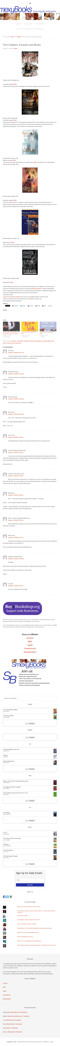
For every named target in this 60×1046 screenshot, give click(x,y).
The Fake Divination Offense (10, 709)
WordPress (46, 1041)
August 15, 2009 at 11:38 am (16, 558)
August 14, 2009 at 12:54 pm (16, 414)
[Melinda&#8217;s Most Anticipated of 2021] (29, 326)
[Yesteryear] (55, 847)
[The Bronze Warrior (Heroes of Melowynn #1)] (55, 853)
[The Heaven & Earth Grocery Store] (55, 841)
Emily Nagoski (7, 782)
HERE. (14, 160)
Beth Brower (7, 794)
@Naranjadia (11, 1032)
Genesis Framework (36, 1041)
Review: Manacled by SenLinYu (25, 936)
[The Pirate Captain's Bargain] (55, 859)
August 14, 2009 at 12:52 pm (16, 399)
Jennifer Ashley (46, 341)
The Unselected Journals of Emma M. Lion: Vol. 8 (15, 792)
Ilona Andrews (16, 296)
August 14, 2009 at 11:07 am (16, 352)
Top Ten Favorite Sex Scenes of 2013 (26, 924)
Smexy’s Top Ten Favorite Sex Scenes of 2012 (28, 906)
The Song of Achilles (8, 715)
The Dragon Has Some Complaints (12, 787)
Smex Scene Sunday (22, 915)
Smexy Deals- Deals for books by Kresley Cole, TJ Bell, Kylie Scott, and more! (36, 945)
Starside (5, 755)
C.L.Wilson (13, 341)
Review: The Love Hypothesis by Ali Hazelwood (29, 941)
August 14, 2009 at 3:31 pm (15, 452)
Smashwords (30, 648)
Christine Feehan (28, 341)
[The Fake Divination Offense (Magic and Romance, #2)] (55, 713)
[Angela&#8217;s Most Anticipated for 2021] (48, 326)
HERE (15, 84)
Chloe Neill (20, 341)
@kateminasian (10, 1024)
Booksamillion (30, 652)
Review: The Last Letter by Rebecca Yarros (28, 932)
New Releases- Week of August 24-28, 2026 (28, 919)
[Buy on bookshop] (22, 614)
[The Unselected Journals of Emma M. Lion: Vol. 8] (55, 796)
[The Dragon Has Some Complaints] (55, 790)
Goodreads (24, 1012)
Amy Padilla (6, 857)
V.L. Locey (6, 851)
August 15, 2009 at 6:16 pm (15, 585)
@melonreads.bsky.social (15, 1016)
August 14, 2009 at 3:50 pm (15, 475)
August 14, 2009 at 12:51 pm (16, 373)
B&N (30, 641)
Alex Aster (6, 756)
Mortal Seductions (37, 288)
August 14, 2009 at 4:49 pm (15, 495)
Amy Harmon (6, 762)
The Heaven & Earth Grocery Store (12, 838)
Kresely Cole (10, 343)
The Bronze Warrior (8, 850)
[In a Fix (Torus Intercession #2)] (55, 836)
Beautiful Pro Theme (23, 1041)
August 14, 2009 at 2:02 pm (15, 437)
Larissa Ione (6, 296)
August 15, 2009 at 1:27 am (15, 537)
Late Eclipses (6, 812)
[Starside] (55, 758)
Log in (52, 1041)
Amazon (30, 638)
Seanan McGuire (8, 814)
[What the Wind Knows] (55, 764)
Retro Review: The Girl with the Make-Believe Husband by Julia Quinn (34, 928)
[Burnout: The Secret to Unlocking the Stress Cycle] (55, 784)
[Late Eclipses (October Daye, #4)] (55, 816)
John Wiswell (7, 788)
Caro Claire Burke (8, 845)
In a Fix (5, 832)
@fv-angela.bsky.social (13, 1012)
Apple (30, 645)
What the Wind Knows (8, 761)
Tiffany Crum (7, 750)
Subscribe (30, 885)
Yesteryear (6, 844)
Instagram (7, 1028)
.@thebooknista (9, 1020)
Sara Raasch (7, 711)
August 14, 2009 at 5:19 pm (15, 520)
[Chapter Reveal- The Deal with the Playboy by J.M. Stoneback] (11, 326)
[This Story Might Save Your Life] (55, 752)
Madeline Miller (7, 717)
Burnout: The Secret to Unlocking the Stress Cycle (15, 781)
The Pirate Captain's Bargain (10, 856)
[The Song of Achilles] (55, 719)
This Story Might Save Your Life (11, 749)
